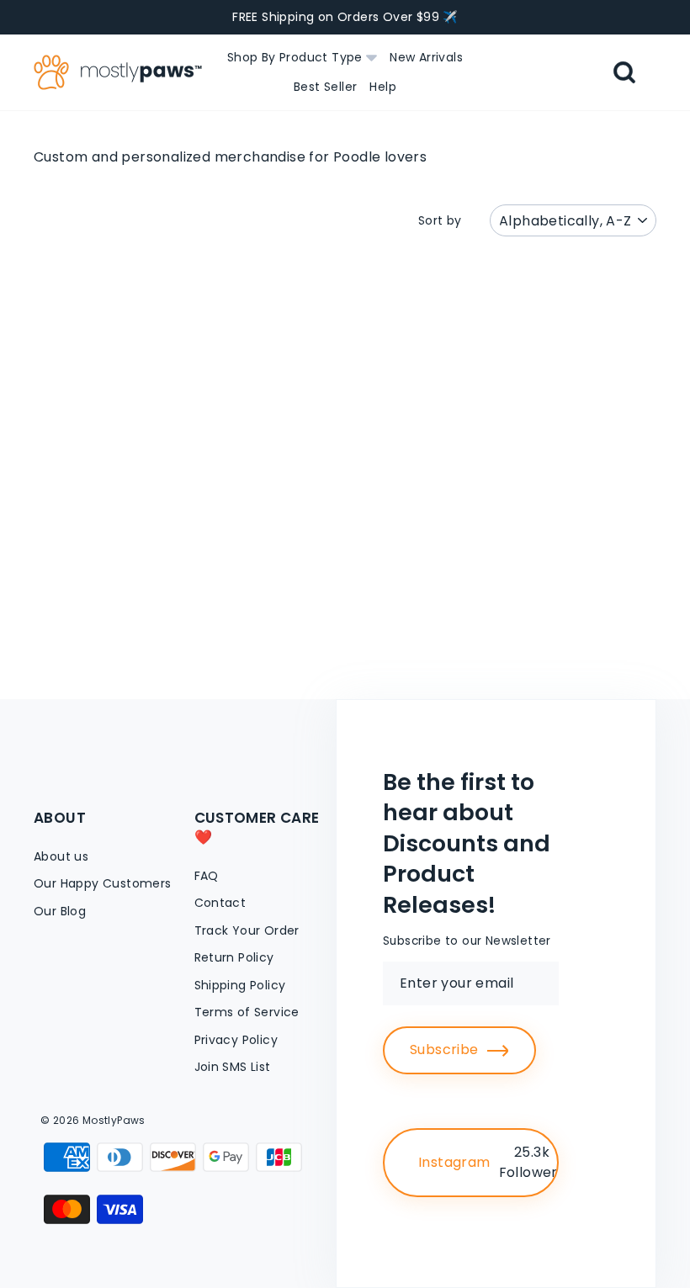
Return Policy (234, 957)
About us (61, 856)
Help (382, 86)
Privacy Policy (236, 1039)
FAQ (206, 875)
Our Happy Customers (103, 883)
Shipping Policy (240, 985)
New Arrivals (426, 57)
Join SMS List (232, 1066)
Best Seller (325, 86)
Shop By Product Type (296, 57)
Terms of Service (247, 1012)
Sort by (440, 220)
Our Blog (60, 911)
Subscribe (444, 1049)
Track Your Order (247, 930)
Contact (220, 902)
